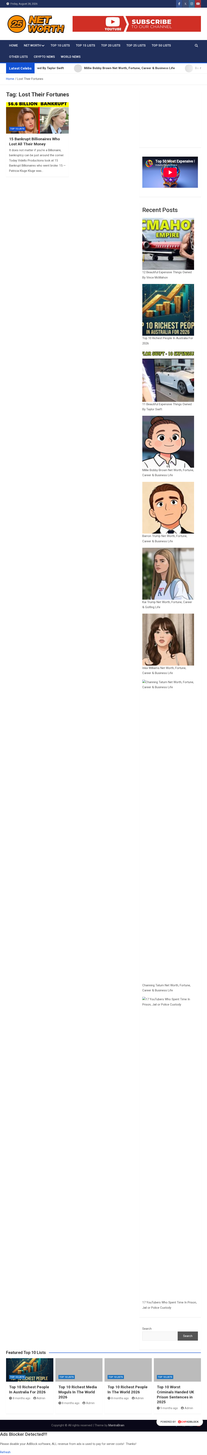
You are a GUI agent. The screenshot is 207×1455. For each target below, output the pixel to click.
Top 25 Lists (136, 45)
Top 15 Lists (85, 45)
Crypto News (44, 57)
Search (147, 1328)
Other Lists (18, 57)
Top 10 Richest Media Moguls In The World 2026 (77, 1392)
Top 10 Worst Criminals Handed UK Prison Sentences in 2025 (175, 1394)
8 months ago (21, 1398)
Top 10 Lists (60, 45)
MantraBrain (116, 1425)
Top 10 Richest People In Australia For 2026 (29, 1389)
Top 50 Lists (161, 45)
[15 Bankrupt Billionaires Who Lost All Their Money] (37, 118)
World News (70, 57)
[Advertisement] (170, 119)
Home (13, 45)
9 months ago (169, 1408)
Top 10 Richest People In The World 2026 (128, 1389)
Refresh (5, 1452)
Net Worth (32, 45)
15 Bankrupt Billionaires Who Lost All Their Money (34, 141)
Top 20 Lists (110, 45)
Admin (41, 1398)
